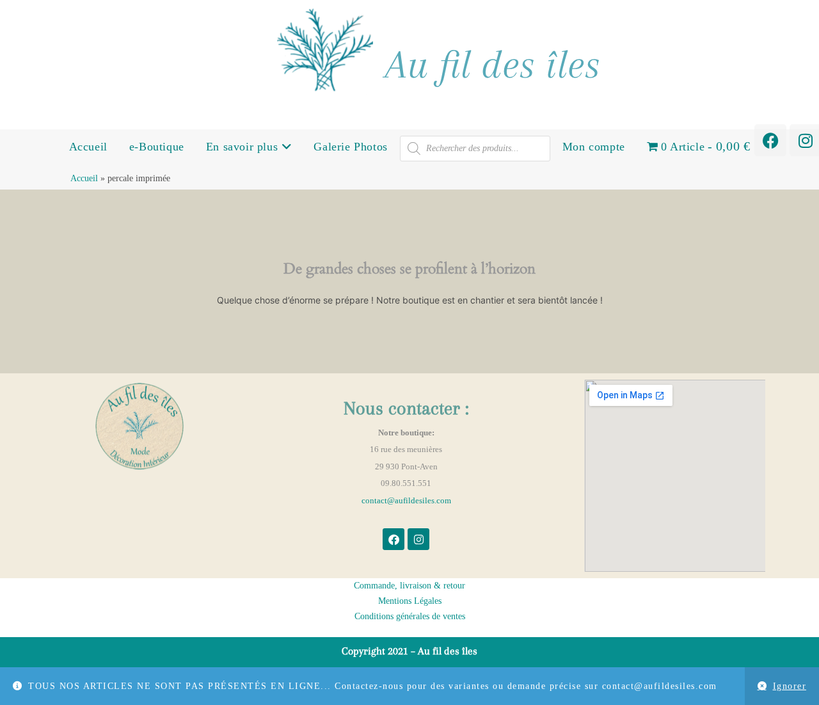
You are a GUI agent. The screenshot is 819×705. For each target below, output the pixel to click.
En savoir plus (244, 146)
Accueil (88, 146)
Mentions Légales (409, 601)
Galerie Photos (350, 146)
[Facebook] (770, 140)
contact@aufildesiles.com (406, 500)
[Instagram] (418, 539)
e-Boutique (156, 146)
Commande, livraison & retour (409, 585)
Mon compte (593, 146)
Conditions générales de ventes (409, 616)
